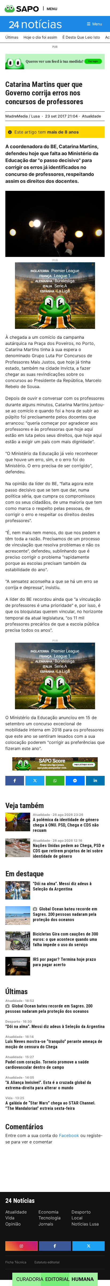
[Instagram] (21, 1246)
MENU (52, 9)
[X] (88, 1246)
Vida (9, 1098)
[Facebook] (55, 1246)
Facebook (69, 1135)
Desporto (12, 1021)
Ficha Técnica (15, 1262)
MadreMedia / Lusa (22, 116)
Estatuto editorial (47, 1262)
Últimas (16, 991)
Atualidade (91, 116)
